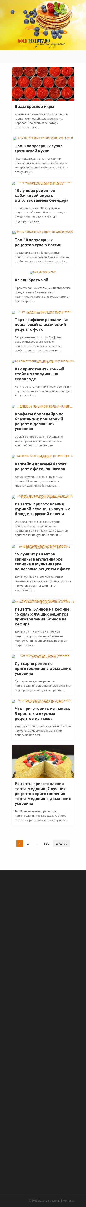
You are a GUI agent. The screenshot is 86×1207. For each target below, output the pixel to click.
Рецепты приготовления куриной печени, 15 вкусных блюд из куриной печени (42, 508)
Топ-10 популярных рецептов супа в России (38, 242)
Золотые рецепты (49, 1200)
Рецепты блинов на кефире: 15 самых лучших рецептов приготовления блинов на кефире (43, 616)
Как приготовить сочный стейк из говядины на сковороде (39, 373)
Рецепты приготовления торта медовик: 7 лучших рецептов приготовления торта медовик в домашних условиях (43, 793)
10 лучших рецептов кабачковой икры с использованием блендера (41, 195)
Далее (61, 843)
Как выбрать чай (31, 279)
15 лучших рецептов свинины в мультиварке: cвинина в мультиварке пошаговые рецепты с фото (42, 561)
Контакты (68, 1200)
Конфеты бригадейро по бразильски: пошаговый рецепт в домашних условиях (39, 421)
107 (47, 843)
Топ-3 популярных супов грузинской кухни (39, 148)
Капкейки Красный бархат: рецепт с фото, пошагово (41, 466)
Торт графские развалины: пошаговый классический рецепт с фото (41, 324)
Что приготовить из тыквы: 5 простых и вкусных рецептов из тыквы (42, 713)
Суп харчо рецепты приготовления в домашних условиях (43, 668)
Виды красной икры (34, 106)
